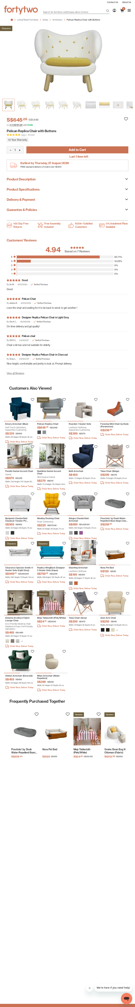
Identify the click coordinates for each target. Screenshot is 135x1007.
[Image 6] (91, 105)
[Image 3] (49, 105)
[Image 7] (104, 105)
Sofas (45, 19)
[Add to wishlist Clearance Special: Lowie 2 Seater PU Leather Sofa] (32, 400)
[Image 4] (63, 105)
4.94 (23, 135)
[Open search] (107, 11)
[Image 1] (22, 105)
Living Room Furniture (27, 19)
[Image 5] (77, 105)
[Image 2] (36, 105)
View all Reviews (15, 373)
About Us (126, 2)
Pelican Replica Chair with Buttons (83, 19)
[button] (39, 432)
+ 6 (22, 641)
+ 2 (117, 630)
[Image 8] (118, 105)
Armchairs (57, 19)
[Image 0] (8, 105)
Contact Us (112, 2)
